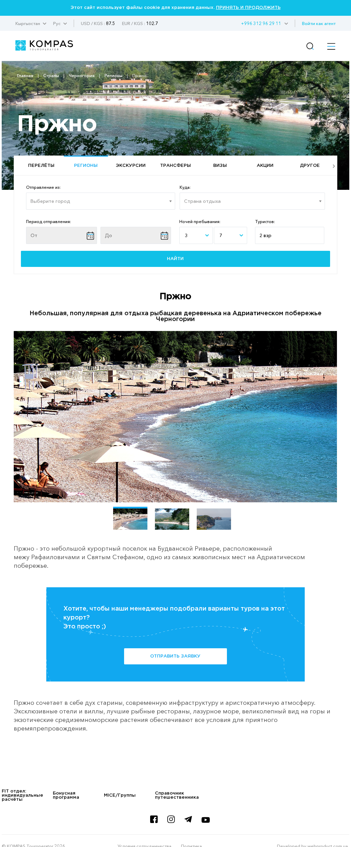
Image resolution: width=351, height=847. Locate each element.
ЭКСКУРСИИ (131, 166)
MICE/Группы (120, 795)
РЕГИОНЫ (86, 166)
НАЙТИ (175, 259)
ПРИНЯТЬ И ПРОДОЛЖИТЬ (248, 8)
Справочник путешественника (177, 795)
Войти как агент (319, 23)
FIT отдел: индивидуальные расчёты (22, 795)
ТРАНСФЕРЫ (175, 166)
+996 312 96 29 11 (261, 23)
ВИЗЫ (220, 166)
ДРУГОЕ (310, 166)
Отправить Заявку (175, 656)
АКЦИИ (265, 166)
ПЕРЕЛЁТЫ (41, 166)
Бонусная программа (66, 795)
